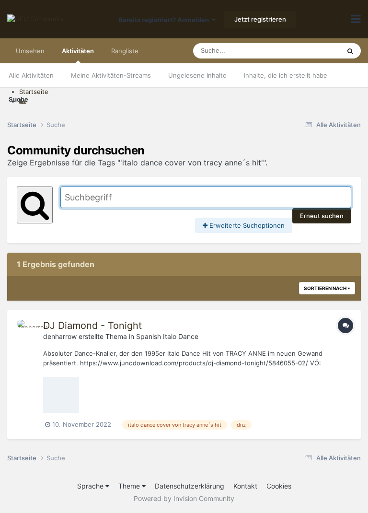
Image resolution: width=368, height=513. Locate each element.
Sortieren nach (325, 288)
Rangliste (124, 51)
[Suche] (350, 50)
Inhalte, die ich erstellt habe (285, 75)
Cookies (278, 486)
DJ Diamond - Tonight (92, 325)
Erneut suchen (322, 216)
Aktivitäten (78, 51)
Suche (18, 99)
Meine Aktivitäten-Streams (111, 75)
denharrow (60, 336)
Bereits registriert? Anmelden (165, 19)
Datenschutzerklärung (189, 486)
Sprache (91, 486)
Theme (130, 486)
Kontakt (245, 486)
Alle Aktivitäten (31, 75)
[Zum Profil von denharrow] (27, 330)
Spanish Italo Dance (167, 336)
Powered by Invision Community (184, 498)
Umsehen (30, 51)
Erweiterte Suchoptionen (246, 225)
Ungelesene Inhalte (197, 75)
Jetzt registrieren (260, 19)
